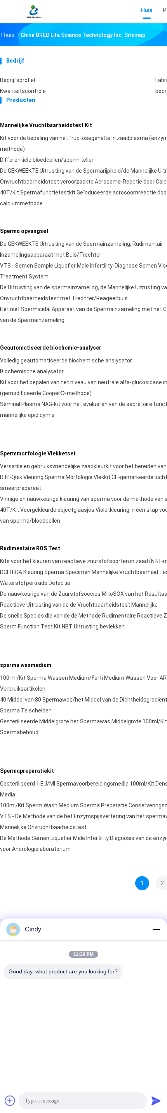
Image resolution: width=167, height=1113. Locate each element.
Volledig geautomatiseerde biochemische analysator (66, 360)
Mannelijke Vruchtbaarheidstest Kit (46, 125)
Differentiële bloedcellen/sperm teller (47, 160)
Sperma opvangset (24, 231)
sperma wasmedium (25, 665)
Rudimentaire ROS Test (30, 548)
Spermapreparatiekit (27, 771)
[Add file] (10, 1100)
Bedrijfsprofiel (17, 80)
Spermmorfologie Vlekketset (38, 453)
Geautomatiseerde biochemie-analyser (50, 348)
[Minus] (156, 929)
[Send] (156, 1100)
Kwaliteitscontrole (23, 91)
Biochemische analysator (32, 371)
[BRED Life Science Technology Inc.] (34, 11)
